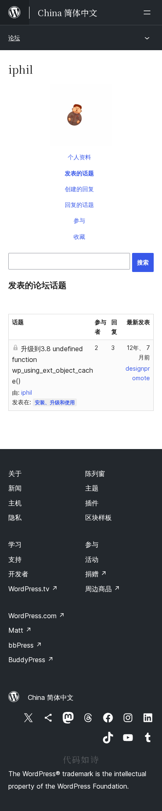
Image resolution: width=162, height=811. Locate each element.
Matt (20, 630)
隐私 (15, 517)
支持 (15, 559)
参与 (79, 220)
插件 (91, 503)
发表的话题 (79, 173)
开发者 (18, 574)
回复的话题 (79, 204)
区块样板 (98, 517)
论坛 (14, 37)
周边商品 (102, 589)
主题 (91, 488)
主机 (15, 503)
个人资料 (79, 156)
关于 (15, 473)
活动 (91, 559)
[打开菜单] (148, 12)
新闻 (15, 488)
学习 (15, 544)
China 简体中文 (51, 697)
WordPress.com (36, 616)
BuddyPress (31, 660)
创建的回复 (79, 188)
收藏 (79, 236)
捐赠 (96, 574)
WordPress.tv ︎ (33, 589)
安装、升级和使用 (55, 402)
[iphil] (81, 116)
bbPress (25, 645)
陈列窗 (95, 473)
